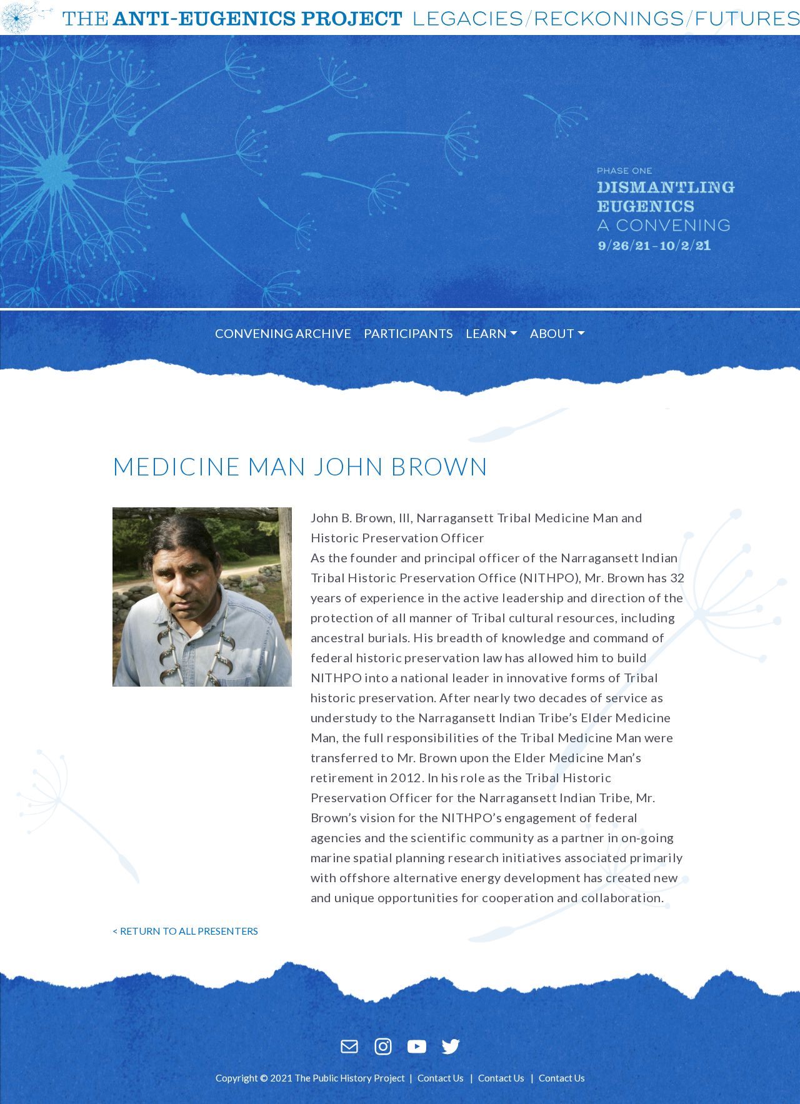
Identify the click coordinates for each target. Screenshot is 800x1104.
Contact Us (441, 1077)
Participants (408, 333)
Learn (486, 333)
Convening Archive (283, 333)
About (552, 333)
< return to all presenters (185, 931)
